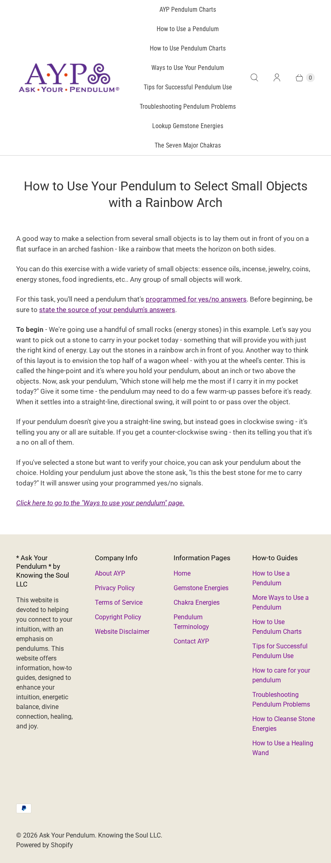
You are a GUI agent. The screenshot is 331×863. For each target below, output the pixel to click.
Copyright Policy (118, 617)
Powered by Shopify (44, 845)
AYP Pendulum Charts (187, 9)
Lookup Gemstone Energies (187, 126)
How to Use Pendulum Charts (188, 48)
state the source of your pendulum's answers (107, 310)
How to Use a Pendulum (188, 29)
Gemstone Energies (201, 588)
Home (182, 573)
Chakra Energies (197, 602)
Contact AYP (191, 641)
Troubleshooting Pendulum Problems (188, 106)
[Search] (254, 77)
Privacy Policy (115, 588)
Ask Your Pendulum (67, 835)
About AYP (110, 573)
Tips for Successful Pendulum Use (188, 87)
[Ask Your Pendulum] (68, 77)
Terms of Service (118, 602)
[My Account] (277, 77)
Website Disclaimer (122, 631)
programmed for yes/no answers (196, 299)
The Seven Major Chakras (188, 145)
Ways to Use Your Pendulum (187, 68)
